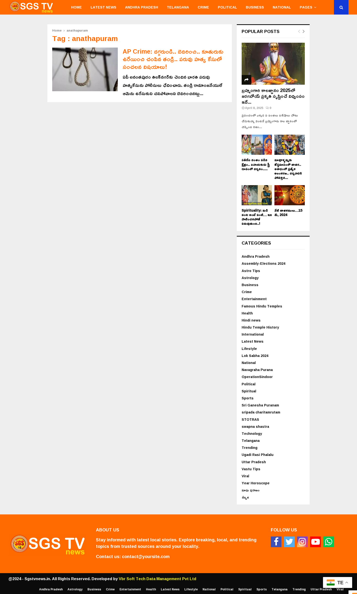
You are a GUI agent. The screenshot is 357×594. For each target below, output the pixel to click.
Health (247, 313)
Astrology (250, 277)
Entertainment (254, 299)
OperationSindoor (257, 376)
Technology (252, 433)
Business (255, 7)
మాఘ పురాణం (251, 490)
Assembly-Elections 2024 (263, 263)
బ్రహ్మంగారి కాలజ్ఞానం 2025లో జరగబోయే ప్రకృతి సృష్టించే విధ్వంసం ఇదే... (273, 95)
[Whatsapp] (328, 541)
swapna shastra (255, 426)
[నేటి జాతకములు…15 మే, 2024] (289, 195)
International (253, 334)
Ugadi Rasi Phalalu (257, 454)
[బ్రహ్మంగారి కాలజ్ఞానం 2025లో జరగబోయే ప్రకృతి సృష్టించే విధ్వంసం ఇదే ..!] (273, 64)
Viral (245, 476)
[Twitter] (289, 541)
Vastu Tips (251, 469)
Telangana (178, 7)
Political (227, 7)
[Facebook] (276, 541)
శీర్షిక (245, 497)
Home (76, 7)
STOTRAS (250, 419)
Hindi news (251, 320)
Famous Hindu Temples (262, 306)
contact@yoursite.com (146, 556)
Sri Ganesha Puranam (260, 405)
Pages (306, 7)
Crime (203, 7)
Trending (249, 447)
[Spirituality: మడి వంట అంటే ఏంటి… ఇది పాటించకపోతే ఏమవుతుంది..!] (257, 195)
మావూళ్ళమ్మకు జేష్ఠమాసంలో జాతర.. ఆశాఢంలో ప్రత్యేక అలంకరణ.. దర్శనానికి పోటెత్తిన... (288, 169)
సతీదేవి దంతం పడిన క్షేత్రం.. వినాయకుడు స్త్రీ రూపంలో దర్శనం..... (256, 164)
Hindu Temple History (260, 327)
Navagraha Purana (257, 369)
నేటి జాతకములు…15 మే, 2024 (288, 212)
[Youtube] (315, 541)
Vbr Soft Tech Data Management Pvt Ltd (157, 578)
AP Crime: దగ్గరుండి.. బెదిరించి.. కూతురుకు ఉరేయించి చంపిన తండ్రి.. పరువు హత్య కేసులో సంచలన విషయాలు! (173, 59)
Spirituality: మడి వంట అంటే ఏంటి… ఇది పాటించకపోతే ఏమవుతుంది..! (257, 217)
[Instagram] (302, 541)
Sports (248, 398)
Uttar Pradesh (254, 462)
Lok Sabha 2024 (255, 355)
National (282, 7)
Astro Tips (251, 270)
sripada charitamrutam (261, 412)
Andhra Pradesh (141, 7)
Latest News (103, 7)
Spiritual (249, 391)
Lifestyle (249, 348)
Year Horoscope (256, 483)
